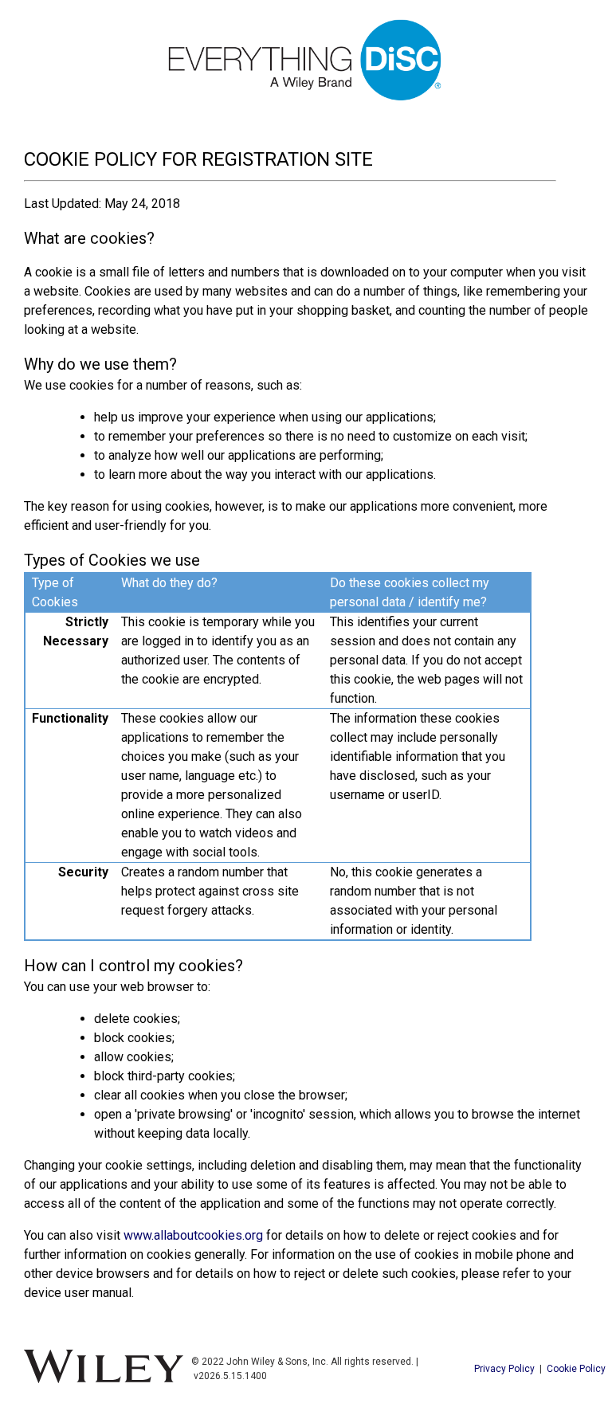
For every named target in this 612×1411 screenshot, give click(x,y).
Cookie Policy (576, 1368)
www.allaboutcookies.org (193, 1235)
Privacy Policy (504, 1368)
